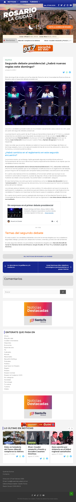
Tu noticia (7, 384)
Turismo (7, 387)
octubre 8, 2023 (10, 70)
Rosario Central (9, 373)
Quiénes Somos (8, 471)
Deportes (7, 343)
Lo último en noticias (18, 428)
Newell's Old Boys (10, 359)
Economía (7, 345)
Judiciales (7, 352)
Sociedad (7, 380)
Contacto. (6, 474)
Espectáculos (9, 347)
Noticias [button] (12, 2)
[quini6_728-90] (38, 423)
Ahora (6, 336)
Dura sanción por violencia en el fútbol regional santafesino (37, 449)
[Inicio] (5, 2)
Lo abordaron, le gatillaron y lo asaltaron (18, 266)
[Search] (63, 292)
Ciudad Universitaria (11, 340)
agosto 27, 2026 (9, 456)
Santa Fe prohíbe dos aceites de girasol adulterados (61, 449)
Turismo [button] (34, 2)
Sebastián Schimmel (61, 167)
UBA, (64, 129)
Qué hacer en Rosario (11, 366)
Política (8, 60)
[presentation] (69, 428)
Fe (5, 350)
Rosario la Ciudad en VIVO (13, 375)
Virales (6, 389)
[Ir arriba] (71, 494)
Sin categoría (8, 377)
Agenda (24, 2)
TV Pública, (59, 134)
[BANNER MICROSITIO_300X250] (38, 303)
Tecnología (8, 382)
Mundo (6, 354)
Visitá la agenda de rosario (59, 27)
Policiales (7, 361)
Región (6, 368)
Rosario (6, 370)
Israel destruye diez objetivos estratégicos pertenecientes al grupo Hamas (57, 267)
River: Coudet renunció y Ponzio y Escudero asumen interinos (13, 450)
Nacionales (8, 357)
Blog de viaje (8, 338)
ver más (38, 227)
